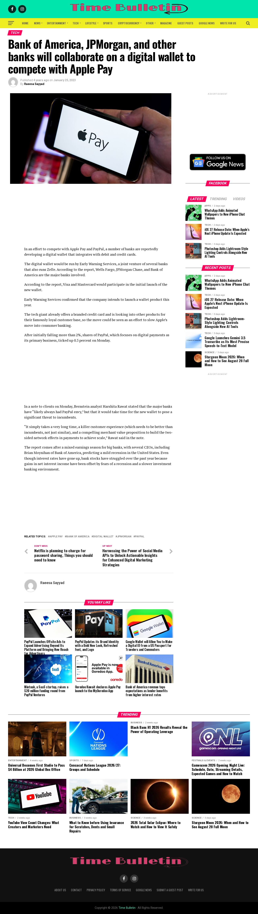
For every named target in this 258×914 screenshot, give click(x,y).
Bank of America (77, 536)
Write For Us (228, 23)
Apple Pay (56, 536)
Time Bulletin (127, 908)
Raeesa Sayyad (34, 84)
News (37, 23)
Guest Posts (185, 23)
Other (150, 23)
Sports (107, 23)
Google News (206, 23)
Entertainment (56, 23)
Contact (76, 890)
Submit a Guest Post (170, 890)
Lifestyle (90, 23)
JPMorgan (124, 536)
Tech (76, 23)
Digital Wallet (103, 536)
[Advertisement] (98, 218)
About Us (60, 890)
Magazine (166, 23)
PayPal (139, 536)
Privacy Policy (96, 890)
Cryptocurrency (128, 23)
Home (25, 23)
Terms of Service (120, 890)
